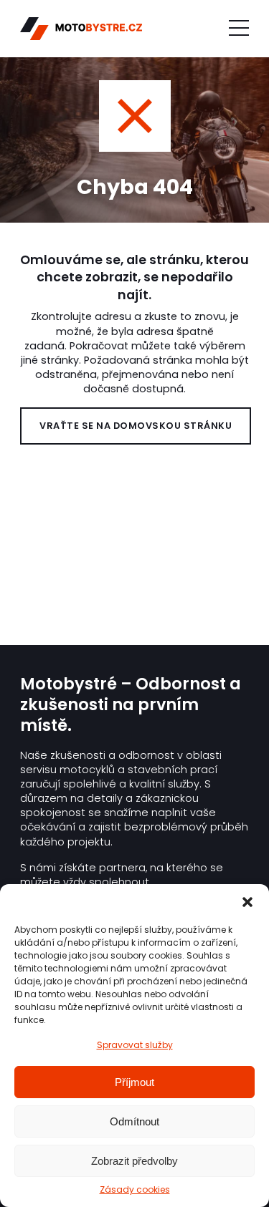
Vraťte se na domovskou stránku (135, 426)
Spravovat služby (135, 1045)
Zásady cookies (135, 1190)
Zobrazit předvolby (134, 1161)
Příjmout (134, 1082)
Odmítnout (134, 1121)
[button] (247, 902)
